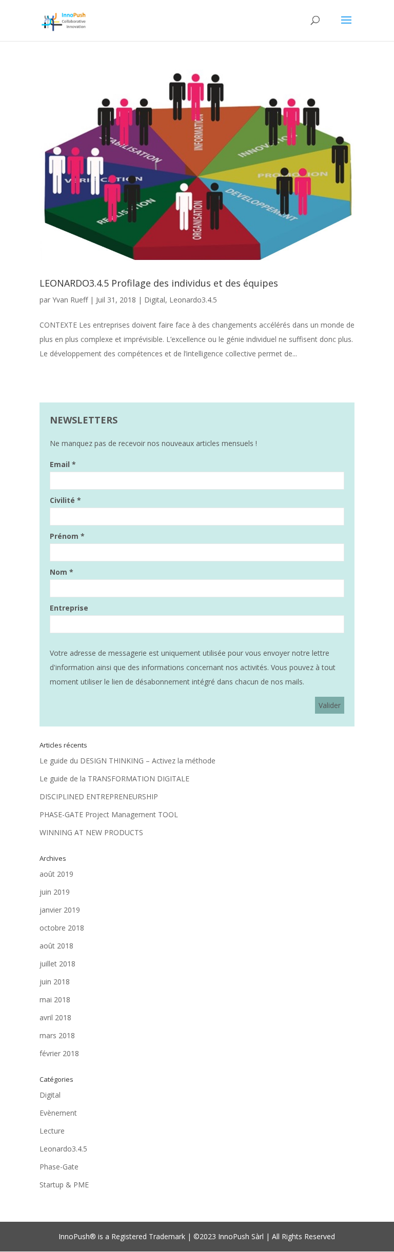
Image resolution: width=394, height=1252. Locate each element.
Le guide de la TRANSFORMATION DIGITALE (114, 778)
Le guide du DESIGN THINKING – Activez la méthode (127, 760)
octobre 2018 (62, 928)
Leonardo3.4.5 (193, 300)
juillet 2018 (57, 963)
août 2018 (56, 946)
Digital (154, 300)
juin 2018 (55, 981)
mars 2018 (57, 1035)
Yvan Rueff (70, 300)
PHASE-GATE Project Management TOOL (109, 814)
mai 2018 (55, 999)
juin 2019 (55, 892)
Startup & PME (64, 1184)
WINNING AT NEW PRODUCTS (91, 832)
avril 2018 (55, 1017)
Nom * (61, 572)
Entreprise (69, 608)
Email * (63, 464)
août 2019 (56, 874)
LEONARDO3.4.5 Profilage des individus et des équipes (159, 283)
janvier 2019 (60, 910)
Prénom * (67, 536)
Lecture (52, 1131)
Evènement (58, 1113)
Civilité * (65, 500)
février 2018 (59, 1053)
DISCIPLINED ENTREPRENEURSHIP (99, 796)
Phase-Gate (59, 1167)
